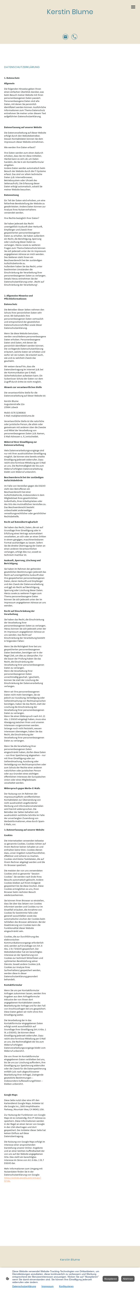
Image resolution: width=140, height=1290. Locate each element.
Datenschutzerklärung (24, 1286)
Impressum (47, 1286)
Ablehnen (128, 1278)
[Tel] (74, 37)
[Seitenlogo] (69, 20)
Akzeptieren (110, 1278)
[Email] (65, 37)
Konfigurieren (66, 1286)
